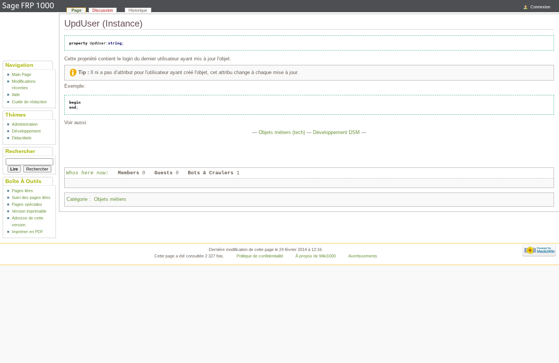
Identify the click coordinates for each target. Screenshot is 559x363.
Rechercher (20, 151)
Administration (25, 124)
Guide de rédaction (29, 101)
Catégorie (77, 199)
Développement (26, 131)
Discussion (102, 10)
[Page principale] (28, 6)
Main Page (21, 74)
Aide (16, 94)
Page (76, 10)
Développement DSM (336, 132)
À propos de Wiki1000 (315, 256)
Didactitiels (22, 138)
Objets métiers (110, 199)
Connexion (540, 7)
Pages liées (22, 190)
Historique (138, 10)
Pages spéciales (27, 204)
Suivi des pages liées (31, 197)
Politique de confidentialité (260, 256)
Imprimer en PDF (27, 231)
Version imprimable (29, 211)
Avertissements (362, 256)
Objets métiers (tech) (282, 132)
